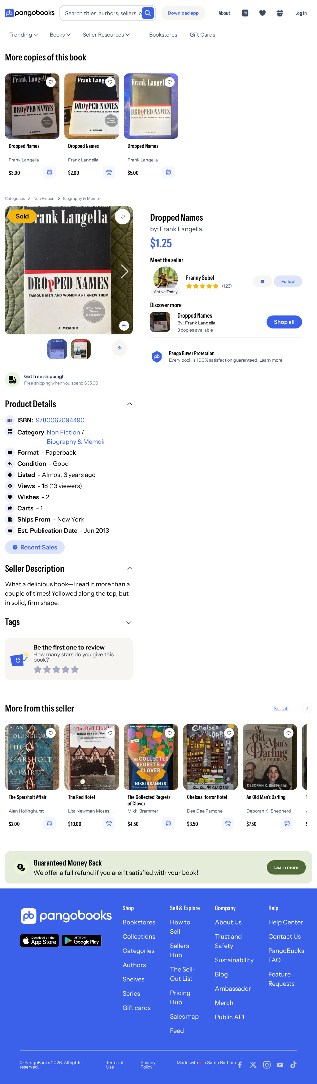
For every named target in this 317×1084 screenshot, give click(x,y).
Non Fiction (43, 198)
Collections (139, 936)
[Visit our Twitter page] (253, 1065)
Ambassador (233, 988)
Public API (229, 1017)
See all (281, 708)
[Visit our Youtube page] (280, 1065)
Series (131, 993)
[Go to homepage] (29, 13)
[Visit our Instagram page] (267, 1065)
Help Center (285, 922)
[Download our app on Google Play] (82, 940)
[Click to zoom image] (69, 270)
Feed (177, 1030)
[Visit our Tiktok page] (293, 1065)
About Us (228, 922)
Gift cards (136, 1007)
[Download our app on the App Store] (39, 940)
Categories (15, 198)
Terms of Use (115, 1065)
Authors (134, 965)
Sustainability (234, 960)
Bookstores (163, 34)
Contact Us (284, 936)
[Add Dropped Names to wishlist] (122, 216)
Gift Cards (202, 34)
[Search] (148, 13)
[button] (69, 404)
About (224, 13)
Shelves (133, 979)
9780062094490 (60, 420)
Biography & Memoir (82, 198)
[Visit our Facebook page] (240, 1065)
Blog (221, 974)
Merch (224, 1003)
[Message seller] (262, 281)
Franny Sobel (200, 277)
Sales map (184, 1016)
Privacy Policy (148, 1065)
